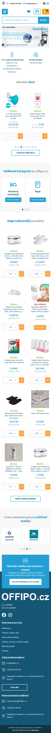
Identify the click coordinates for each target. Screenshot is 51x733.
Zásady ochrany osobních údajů (15, 641)
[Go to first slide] (45, 36)
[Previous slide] (5, 36)
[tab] (15, 147)
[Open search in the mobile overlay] (25, 20)
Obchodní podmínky (10, 637)
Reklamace (6, 628)
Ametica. (35, 730)
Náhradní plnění (8, 646)
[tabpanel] (13, 535)
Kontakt (5, 650)
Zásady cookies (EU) (10, 632)
